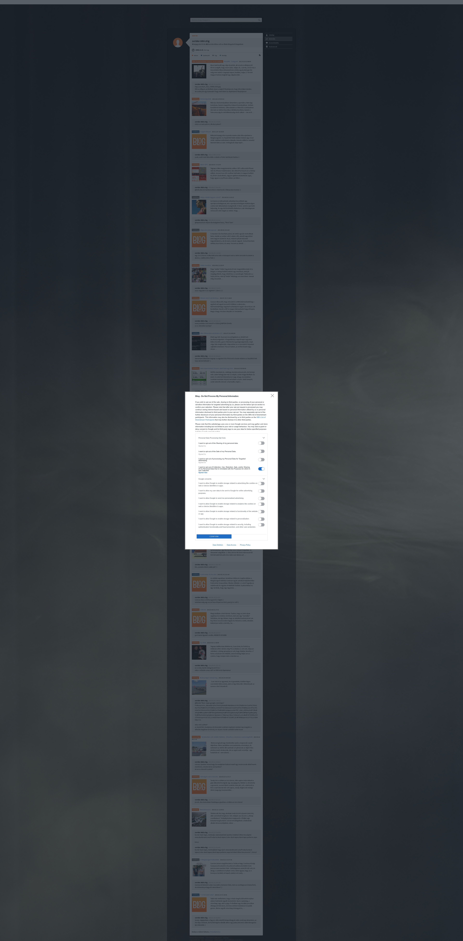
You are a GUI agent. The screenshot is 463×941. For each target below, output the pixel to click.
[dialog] (231, 470)
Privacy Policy (245, 545)
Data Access (231, 545)
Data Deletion (218, 545)
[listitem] (231, 438)
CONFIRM (214, 536)
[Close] (273, 396)
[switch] (261, 443)
